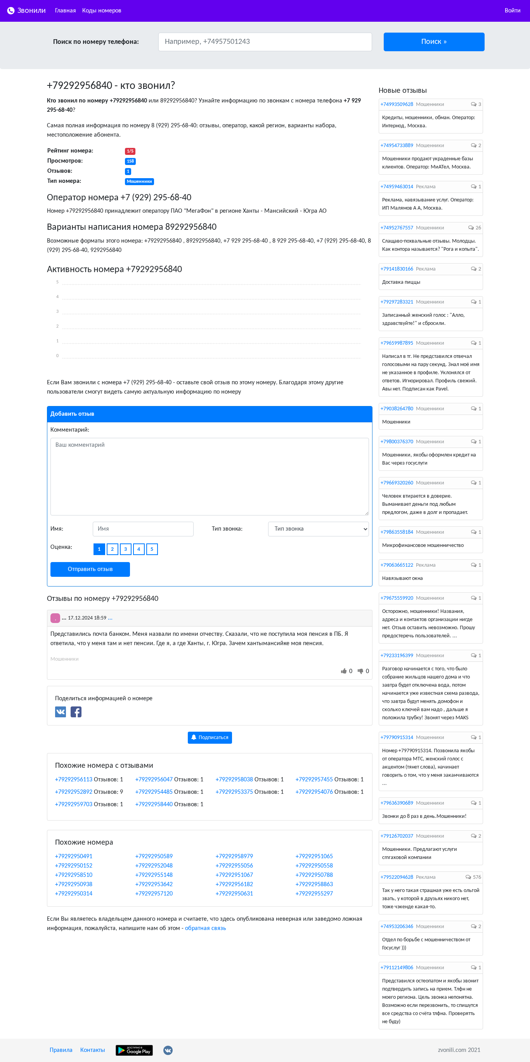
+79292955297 (314, 894)
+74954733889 (397, 146)
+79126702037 (397, 836)
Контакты (92, 1050)
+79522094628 (397, 877)
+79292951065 (314, 857)
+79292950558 (314, 866)
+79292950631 (234, 894)
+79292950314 (73, 894)
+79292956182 (234, 885)
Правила (61, 1050)
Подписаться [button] (213, 738)
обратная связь (205, 928)
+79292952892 (73, 792)
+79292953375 (234, 792)
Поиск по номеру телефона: (96, 42)
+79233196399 (397, 656)
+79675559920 (397, 598)
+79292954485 (154, 792)
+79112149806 (397, 968)
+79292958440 (154, 805)
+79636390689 (397, 803)
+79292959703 (73, 805)
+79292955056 (234, 866)
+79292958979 (234, 857)
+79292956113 (73, 780)
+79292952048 (154, 866)
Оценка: (61, 547)
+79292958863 (314, 885)
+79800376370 (397, 442)
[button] (434, 42)
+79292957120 (154, 894)
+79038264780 (397, 409)
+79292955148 (154, 875)
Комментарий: (69, 430)
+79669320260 (397, 483)
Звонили (31, 11)
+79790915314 (397, 738)
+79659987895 (397, 343)
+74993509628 (397, 105)
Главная (65, 11)
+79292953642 (154, 885)
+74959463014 (397, 187)
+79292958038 (234, 780)
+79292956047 (154, 780)
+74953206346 (397, 927)
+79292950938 (73, 885)
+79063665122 (397, 565)
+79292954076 (314, 792)
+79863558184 (397, 532)
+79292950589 (154, 857)
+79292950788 (314, 875)
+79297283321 (397, 302)
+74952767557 (397, 228)
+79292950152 (73, 866)
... (110, 618)
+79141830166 (397, 269)
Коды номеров (101, 11)
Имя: (56, 529)
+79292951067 (234, 875)
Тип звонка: (227, 529)
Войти (513, 11)
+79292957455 (314, 780)
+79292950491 (73, 857)
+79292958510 (73, 875)
